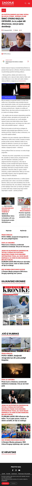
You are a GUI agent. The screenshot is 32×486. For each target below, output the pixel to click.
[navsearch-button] (25, 3)
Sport (3, 10)
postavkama (4, 480)
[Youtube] (19, 470)
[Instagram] (16, 470)
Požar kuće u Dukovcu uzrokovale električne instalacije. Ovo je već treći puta (15, 245)
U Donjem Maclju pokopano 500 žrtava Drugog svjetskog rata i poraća (14, 271)
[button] (28, 3)
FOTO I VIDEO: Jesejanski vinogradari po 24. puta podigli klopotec (15, 237)
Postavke (13, 483)
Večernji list (22, 81)
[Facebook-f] (13, 470)
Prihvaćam (5, 483)
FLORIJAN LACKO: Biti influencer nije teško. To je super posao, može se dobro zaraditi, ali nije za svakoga (16, 258)
